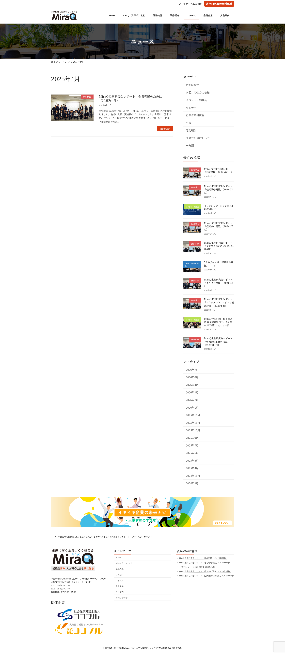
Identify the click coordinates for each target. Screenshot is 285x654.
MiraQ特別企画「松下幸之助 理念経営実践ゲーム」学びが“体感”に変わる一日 (218, 322)
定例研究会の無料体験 (219, 4)
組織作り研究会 (195, 115)
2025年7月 (192, 445)
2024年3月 (192, 483)
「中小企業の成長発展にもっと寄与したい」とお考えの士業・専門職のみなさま (89, 536)
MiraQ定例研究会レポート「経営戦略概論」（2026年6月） (218, 189)
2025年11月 (193, 423)
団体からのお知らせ (198, 138)
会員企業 (120, 586)
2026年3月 (192, 392)
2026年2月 (192, 400)
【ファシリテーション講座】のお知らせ (219, 207)
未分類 (190, 145)
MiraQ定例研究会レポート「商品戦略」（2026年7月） (218, 170)
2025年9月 (192, 438)
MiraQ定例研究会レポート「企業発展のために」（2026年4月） (219, 246)
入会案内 (120, 591)
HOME (118, 557)
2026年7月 (192, 370)
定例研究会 (192, 85)
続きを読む (165, 128)
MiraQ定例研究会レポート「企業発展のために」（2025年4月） (132, 98)
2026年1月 (192, 407)
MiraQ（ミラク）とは (125, 563)
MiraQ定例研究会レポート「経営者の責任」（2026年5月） (218, 226)
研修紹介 (120, 574)
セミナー (191, 107)
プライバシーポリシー (142, 536)
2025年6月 (192, 453)
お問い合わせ (121, 597)
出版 (188, 123)
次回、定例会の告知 (198, 92)
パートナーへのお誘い (190, 3)
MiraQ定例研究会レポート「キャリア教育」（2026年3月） (218, 283)
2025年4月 (192, 468)
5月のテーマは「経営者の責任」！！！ (218, 264)
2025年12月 (193, 415)
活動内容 (120, 569)
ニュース (119, 580)
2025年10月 (193, 430)
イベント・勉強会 (196, 100)
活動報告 (191, 130)
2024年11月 (193, 476)
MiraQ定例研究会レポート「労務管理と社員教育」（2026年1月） (218, 341)
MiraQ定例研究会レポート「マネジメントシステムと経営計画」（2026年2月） (219, 302)
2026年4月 (192, 385)
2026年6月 (192, 377)
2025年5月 (192, 460)
